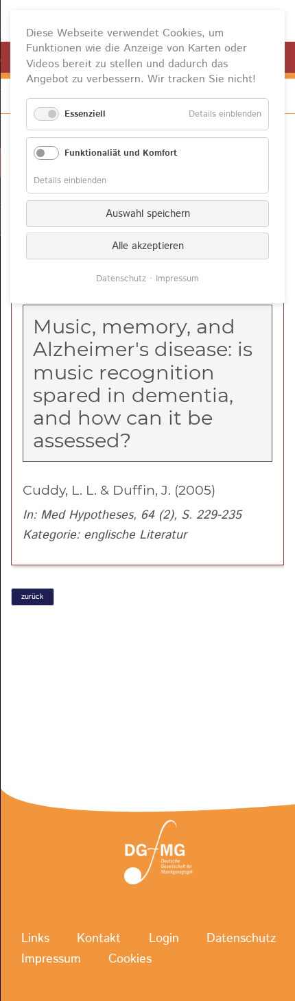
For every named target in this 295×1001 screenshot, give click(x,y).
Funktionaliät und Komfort (120, 153)
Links (35, 938)
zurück (32, 596)
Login (164, 938)
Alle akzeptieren (148, 246)
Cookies (130, 960)
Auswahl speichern (148, 214)
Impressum (51, 960)
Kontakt (99, 938)
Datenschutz (241, 938)
